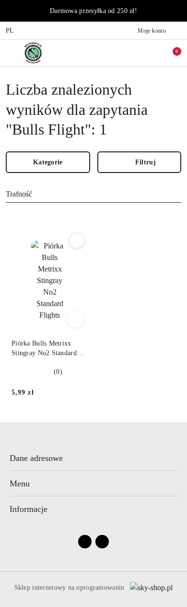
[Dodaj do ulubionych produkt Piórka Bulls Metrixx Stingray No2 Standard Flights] (77, 241)
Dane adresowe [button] (36, 458)
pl (10, 30)
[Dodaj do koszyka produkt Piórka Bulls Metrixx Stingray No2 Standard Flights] (75, 318)
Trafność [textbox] (19, 194)
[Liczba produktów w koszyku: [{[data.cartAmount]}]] (170, 53)
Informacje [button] (28, 509)
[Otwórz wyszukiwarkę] (130, 53)
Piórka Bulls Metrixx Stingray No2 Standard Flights (44, 349)
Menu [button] (20, 483)
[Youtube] (102, 541)
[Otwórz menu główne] (11, 52)
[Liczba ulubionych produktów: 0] (150, 53)
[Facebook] (85, 541)
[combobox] (93, 194)
